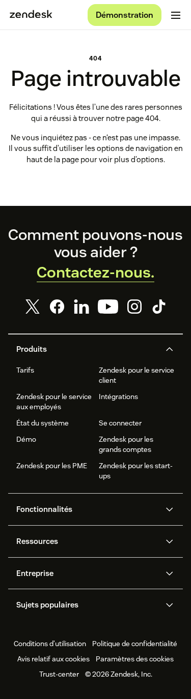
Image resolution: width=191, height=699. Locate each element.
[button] (87, 349)
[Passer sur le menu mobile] (176, 15)
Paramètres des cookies (135, 658)
